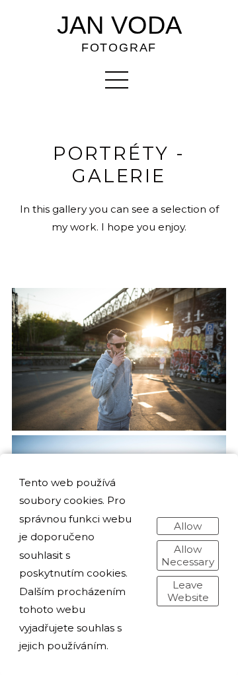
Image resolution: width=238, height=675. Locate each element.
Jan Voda (119, 25)
